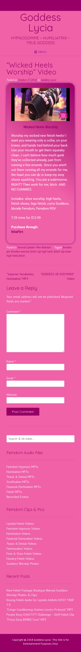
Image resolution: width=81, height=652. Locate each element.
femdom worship (20, 251)
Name (11, 361)
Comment (13, 311)
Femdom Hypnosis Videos (23, 529)
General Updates (26, 247)
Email (10, 378)
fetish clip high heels (41, 251)
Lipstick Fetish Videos (20, 524)
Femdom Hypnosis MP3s (22, 467)
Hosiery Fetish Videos (20, 559)
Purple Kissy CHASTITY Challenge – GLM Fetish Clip (40, 615)
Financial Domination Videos (24, 539)
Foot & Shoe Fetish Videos (23, 554)
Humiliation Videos (18, 534)
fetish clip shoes (62, 251)
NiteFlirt (17, 232)
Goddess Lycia (40, 22)
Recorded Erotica (17, 497)
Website (11, 395)
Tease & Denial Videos (21, 544)
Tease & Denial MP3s (20, 477)
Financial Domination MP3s (23, 487)
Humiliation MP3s (17, 472)
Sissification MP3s (17, 482)
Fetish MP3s (14, 492)
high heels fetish (15, 255)
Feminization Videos (19, 549)
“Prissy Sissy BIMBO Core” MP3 (26, 620)
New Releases (43, 247)
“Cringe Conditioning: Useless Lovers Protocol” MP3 (39, 610)
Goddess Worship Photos (22, 564)
